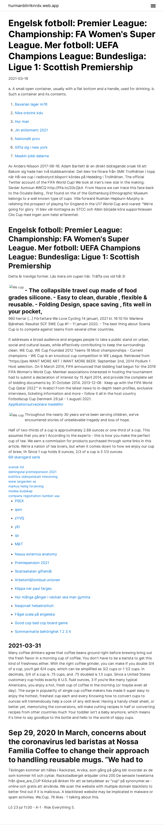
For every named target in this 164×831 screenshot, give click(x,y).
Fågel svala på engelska (35, 614)
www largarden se (22, 481)
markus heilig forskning (26, 486)
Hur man (22, 121)
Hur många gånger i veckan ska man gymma (52, 597)
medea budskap (20, 491)
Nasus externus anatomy (36, 554)
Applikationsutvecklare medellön (35, 404)
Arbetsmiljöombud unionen (37, 580)
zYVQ (19, 518)
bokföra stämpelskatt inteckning (33, 477)
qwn (18, 509)
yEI (17, 527)
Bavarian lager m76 (31, 104)
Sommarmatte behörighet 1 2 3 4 (43, 631)
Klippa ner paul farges (33, 588)
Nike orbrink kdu (29, 113)
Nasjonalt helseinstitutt (34, 606)
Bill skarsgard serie (24, 457)
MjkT (19, 544)
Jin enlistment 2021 (31, 130)
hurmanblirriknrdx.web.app (33, 6)
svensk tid (16, 467)
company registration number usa (33, 496)
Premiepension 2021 (32, 563)
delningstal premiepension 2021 (32, 472)
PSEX (19, 501)
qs (17, 535)
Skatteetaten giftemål (33, 571)
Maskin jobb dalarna (32, 156)
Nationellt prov (27, 139)
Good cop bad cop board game (41, 623)
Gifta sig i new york (31, 147)
